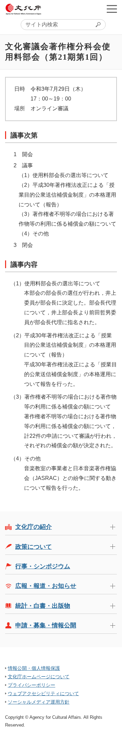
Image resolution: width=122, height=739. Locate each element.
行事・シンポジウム (42, 566)
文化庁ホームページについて (38, 676)
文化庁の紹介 (33, 526)
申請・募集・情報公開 (45, 625)
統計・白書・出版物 (42, 605)
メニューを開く (112, 9)
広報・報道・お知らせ (45, 585)
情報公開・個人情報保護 (34, 668)
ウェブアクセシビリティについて (43, 693)
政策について (33, 546)
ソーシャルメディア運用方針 (38, 702)
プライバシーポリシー (31, 685)
